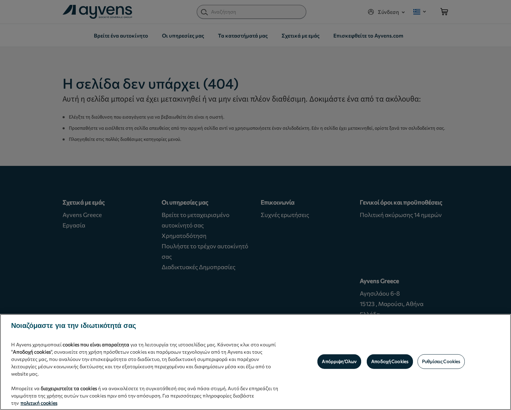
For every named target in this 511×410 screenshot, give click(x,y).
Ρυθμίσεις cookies (441, 361)
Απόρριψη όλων (339, 361)
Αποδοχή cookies (389, 361)
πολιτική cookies (39, 403)
